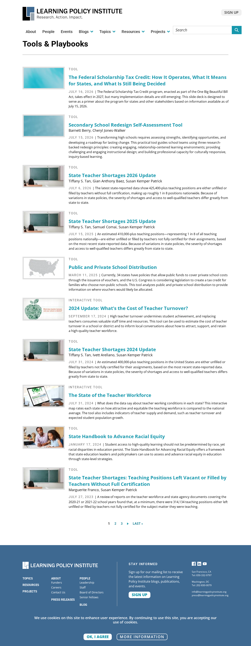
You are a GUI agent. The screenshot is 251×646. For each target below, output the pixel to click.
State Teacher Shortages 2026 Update (112, 175)
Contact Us (58, 592)
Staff (82, 587)
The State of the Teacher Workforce (110, 395)
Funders (56, 582)
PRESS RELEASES (63, 599)
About (31, 31)
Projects (30, 591)
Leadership (87, 582)
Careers (56, 587)
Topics (28, 578)
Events (67, 31)
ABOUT (56, 578)
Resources (31, 585)
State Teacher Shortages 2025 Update (112, 221)
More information (142, 636)
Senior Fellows (89, 597)
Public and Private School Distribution (113, 267)
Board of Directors (92, 592)
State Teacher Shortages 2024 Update (112, 349)
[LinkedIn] (199, 565)
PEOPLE (85, 578)
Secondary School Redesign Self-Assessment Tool (125, 125)
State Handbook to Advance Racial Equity (117, 436)
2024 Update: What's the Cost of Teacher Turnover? (128, 308)
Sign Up (231, 12)
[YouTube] (205, 565)
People (48, 31)
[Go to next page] (128, 523)
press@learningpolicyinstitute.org (210, 595)
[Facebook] (194, 565)
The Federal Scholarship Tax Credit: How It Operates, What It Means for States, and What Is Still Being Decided (147, 80)
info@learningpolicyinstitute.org (209, 591)
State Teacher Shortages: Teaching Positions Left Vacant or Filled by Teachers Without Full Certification (147, 480)
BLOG (83, 605)
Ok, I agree (98, 636)
